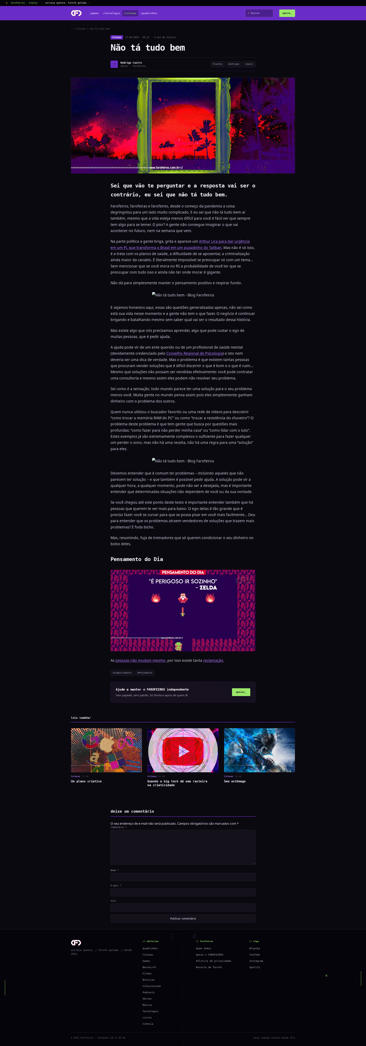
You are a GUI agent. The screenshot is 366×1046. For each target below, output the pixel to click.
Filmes (147, 973)
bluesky (217, 64)
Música (147, 1005)
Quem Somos (203, 948)
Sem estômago (235, 781)
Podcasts (149, 992)
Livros (147, 1017)
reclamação (213, 660)
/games (94, 13)
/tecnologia (111, 13)
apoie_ (287, 13)
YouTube (254, 954)
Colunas (116, 37)
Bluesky (254, 948)
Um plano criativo (86, 781)
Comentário (119, 827)
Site (113, 901)
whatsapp (233, 64)
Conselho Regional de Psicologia (194, 353)
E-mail (116, 885)
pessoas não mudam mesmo (140, 660)
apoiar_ (241, 692)
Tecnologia (150, 1011)
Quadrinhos (150, 948)
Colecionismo (152, 986)
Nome (115, 870)
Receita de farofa (209, 967)
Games (146, 961)
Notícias (149, 979)
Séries (147, 998)
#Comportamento (122, 672)
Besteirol (149, 967)
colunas (81, 28)
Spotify (254, 967)
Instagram (256, 961)
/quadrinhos (148, 13)
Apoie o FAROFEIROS (209, 954)
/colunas (130, 13)
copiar (249, 64)
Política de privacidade (213, 961)
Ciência (148, 1023)
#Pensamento (144, 672)
